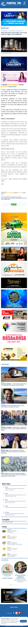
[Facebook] (14, 612)
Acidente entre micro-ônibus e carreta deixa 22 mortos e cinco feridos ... (14, 489)
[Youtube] (19, 612)
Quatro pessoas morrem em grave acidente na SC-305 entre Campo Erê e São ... (15, 495)
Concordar (23, 621)
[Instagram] (16, 612)
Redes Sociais (14, 607)
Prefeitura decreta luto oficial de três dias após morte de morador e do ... (14, 514)
